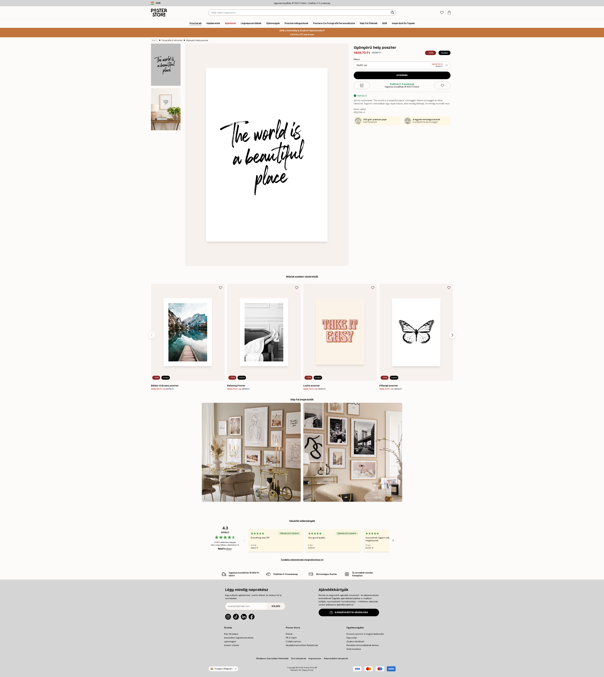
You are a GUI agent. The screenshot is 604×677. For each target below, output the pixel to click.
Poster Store (309, 667)
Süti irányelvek (298, 658)
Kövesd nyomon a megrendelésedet (365, 633)
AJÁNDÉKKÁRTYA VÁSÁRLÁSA (351, 612)
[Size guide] (362, 85)
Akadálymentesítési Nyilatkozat (302, 645)
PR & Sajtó (291, 637)
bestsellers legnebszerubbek (239, 637)
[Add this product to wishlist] (442, 85)
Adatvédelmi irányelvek (336, 658)
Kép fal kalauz (231, 633)
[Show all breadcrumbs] (154, 40)
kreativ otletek (231, 645)
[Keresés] (393, 12)
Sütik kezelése (354, 649)
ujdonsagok (230, 641)
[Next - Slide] (452, 335)
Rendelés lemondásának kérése (363, 645)
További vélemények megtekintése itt (302, 559)
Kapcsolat (352, 637)
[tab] (441, 12)
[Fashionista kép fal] (352, 452)
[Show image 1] (166, 65)
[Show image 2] (166, 109)
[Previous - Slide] (151, 335)
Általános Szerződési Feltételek (272, 658)
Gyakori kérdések (355, 641)
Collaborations (293, 641)
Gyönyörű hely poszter (197, 40)
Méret (357, 59)
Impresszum (315, 658)
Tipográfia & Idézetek (172, 40)
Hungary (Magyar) (223, 668)
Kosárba (402, 75)
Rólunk (289, 633)
